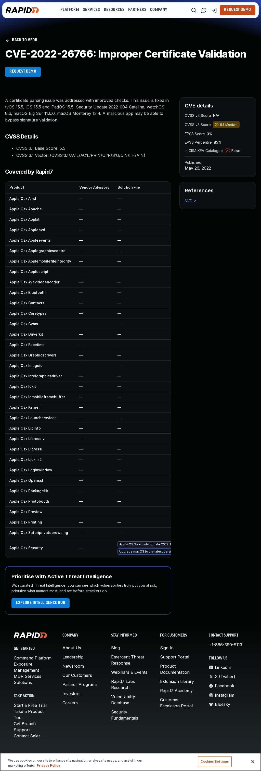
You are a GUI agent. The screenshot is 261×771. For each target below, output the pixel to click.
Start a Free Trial (30, 705)
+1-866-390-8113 (225, 644)
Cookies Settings (215, 761)
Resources (114, 10)
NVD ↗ (191, 201)
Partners (137, 10)
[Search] (193, 10)
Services (91, 10)
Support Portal (174, 656)
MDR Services (27, 676)
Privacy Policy (48, 765)
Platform (69, 10)
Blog (115, 647)
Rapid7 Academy (176, 690)
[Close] (252, 761)
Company (158, 10)
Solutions (23, 682)
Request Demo (237, 10)
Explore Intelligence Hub (40, 603)
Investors (71, 693)
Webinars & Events (129, 672)
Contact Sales (27, 735)
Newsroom (73, 666)
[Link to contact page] (203, 10)
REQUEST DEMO (22, 72)
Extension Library (177, 681)
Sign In (167, 647)
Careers (70, 702)
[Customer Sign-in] (214, 10)
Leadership (73, 656)
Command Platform (32, 657)
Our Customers (77, 675)
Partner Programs (80, 684)
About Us (71, 647)
